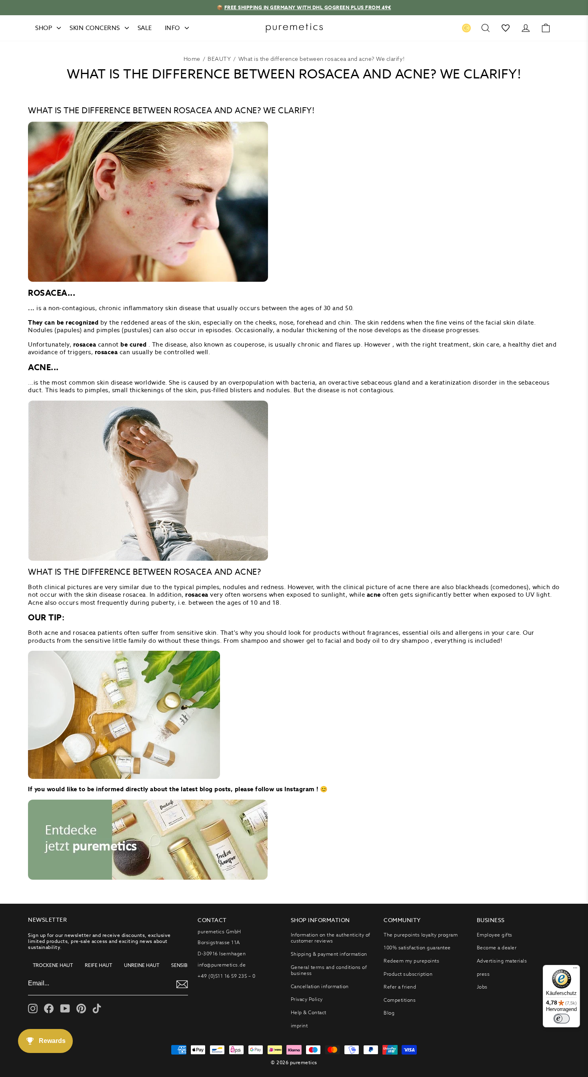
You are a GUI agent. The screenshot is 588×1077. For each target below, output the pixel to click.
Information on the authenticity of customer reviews (330, 938)
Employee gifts (494, 935)
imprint (299, 1026)
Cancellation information (320, 986)
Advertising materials (502, 961)
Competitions (400, 1000)
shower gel (299, 640)
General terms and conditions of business (329, 970)
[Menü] (575, 970)
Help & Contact (308, 1012)
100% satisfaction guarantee (417, 948)
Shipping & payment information (329, 954)
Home (192, 58)
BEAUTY (219, 58)
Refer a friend (400, 987)
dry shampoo (409, 640)
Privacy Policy (307, 999)
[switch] (562, 1018)
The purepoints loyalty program (421, 935)
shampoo (254, 640)
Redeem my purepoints (411, 961)
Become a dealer (497, 948)
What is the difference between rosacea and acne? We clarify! (321, 58)
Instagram (299, 789)
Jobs (482, 987)
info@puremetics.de (222, 965)
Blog (389, 1013)
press (483, 974)
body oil (368, 640)
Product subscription (408, 974)
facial (333, 640)
